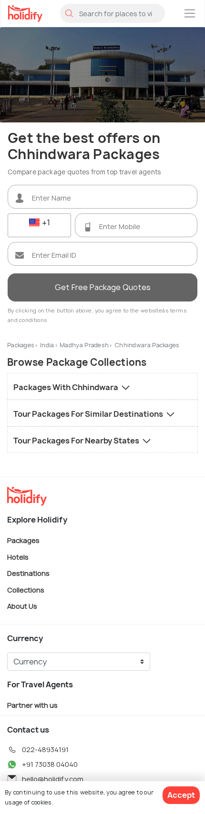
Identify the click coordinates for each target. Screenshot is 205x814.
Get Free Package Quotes (103, 287)
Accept (181, 795)
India (47, 345)
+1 (45, 222)
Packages (20, 345)
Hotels (18, 556)
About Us (22, 606)
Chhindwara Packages (147, 345)
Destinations (28, 573)
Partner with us (32, 705)
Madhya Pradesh (84, 345)
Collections (25, 589)
